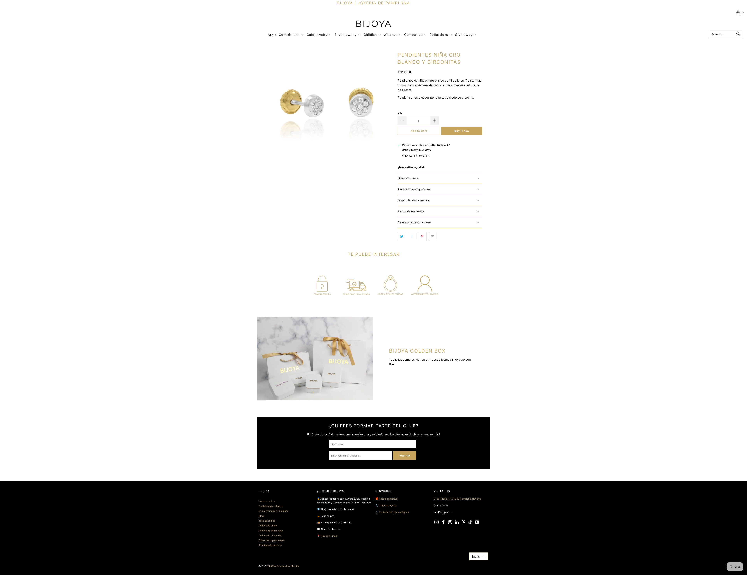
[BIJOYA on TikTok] (470, 522)
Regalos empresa (388, 498)
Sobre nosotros (267, 501)
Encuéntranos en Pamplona (273, 511)
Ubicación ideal (329, 535)
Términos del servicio (270, 545)
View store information (415, 155)
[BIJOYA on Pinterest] (464, 522)
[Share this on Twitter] (402, 236)
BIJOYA (272, 566)
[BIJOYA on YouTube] (477, 522)
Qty (400, 112)
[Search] (738, 34)
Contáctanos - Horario (271, 506)
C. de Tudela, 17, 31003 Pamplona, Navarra (457, 498)
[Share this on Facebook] (412, 236)
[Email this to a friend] (433, 236)
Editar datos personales (271, 540)
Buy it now (461, 130)
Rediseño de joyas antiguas (394, 512)
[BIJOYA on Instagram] (450, 522)
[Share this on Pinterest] (422, 236)
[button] (291, 35)
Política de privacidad (270, 535)
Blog (261, 515)
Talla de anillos (267, 520)
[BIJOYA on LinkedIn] (457, 522)
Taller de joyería (388, 505)
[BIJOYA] (373, 24)
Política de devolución (271, 530)
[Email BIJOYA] (437, 522)
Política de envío (268, 525)
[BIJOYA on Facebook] (443, 522)
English (476, 556)
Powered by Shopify (288, 566)
